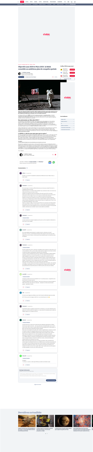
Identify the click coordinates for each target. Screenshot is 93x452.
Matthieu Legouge (26, 72)
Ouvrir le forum (38, 384)
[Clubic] (22, 2)
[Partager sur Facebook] (90, 443)
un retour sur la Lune (38, 115)
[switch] (71, 2)
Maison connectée (60, 4)
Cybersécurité (19, 4)
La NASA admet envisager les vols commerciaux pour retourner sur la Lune (32, 142)
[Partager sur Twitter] (90, 447)
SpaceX (42, 138)
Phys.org (22, 150)
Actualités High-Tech (25, 64)
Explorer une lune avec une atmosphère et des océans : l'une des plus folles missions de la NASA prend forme (26, 429)
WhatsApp (41, 161)
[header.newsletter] (68, 2)
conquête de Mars (47, 115)
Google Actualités (33, 161)
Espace (31, 64)
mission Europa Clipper (32, 147)
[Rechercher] (65, 2)
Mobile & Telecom (42, 4)
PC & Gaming (35, 4)
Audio (54, 4)
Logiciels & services (27, 4)
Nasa (34, 64)
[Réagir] (53, 77)
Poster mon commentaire (51, 380)
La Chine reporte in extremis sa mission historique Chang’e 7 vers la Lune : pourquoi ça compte (45, 429)
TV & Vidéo (49, 4)
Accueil (19, 64)
